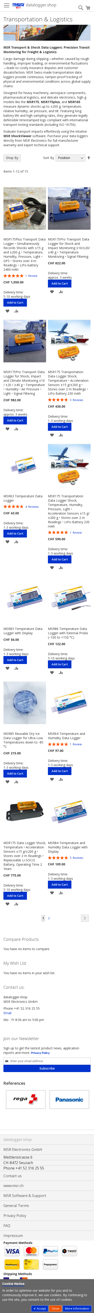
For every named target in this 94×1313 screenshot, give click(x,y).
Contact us (12, 1175)
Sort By (48, 158)
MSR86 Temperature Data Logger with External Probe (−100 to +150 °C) (68, 633)
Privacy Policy (40, 1053)
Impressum (13, 1235)
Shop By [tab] (12, 158)
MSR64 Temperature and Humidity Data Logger (66, 735)
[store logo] (34, 5)
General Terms (16, 1205)
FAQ (6, 1225)
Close (55, 1308)
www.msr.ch (13, 1185)
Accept (41, 1308)
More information (77, 1308)
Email (7, 1013)
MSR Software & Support (24, 1195)
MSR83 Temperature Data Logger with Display (22, 631)
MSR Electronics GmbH (22, 1149)
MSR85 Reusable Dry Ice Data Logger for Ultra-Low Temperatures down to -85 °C (23, 740)
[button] (7, 311)
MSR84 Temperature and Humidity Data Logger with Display (68, 847)
